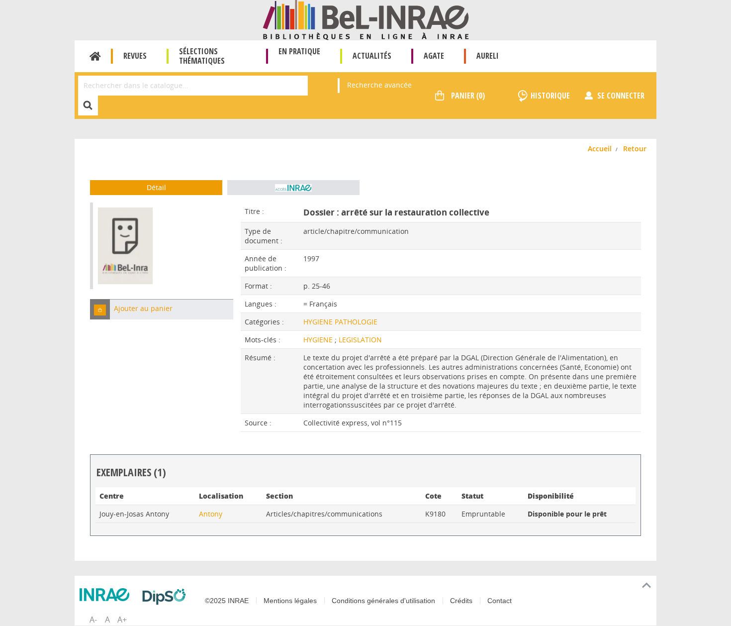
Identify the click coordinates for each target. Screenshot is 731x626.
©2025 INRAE (227, 601)
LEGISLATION (360, 339)
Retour (634, 148)
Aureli (487, 55)
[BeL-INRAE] (366, 19)
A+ (122, 619)
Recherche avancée (379, 85)
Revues (135, 55)
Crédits (461, 601)
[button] (100, 309)
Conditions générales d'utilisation (383, 601)
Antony (210, 514)
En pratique (299, 51)
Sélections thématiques (202, 56)
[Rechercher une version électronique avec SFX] (293, 187)
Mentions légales (290, 601)
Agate (434, 55)
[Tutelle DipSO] (166, 596)
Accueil (95, 56)
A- (93, 619)
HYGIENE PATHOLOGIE (340, 321)
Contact (499, 601)
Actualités (372, 55)
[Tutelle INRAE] (107, 594)
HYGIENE (319, 339)
